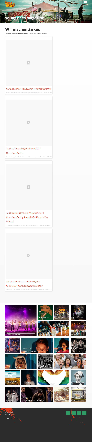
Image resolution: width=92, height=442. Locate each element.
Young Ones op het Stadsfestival (33, 400)
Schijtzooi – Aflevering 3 (59, 350)
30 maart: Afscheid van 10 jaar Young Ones (77, 317)
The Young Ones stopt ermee (76, 334)
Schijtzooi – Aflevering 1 (26, 383)
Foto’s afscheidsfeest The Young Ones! (45, 317)
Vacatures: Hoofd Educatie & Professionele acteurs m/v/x (77, 398)
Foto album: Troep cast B (12, 350)
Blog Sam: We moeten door (64, 367)
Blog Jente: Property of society (78, 383)
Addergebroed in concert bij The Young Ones (11, 383)
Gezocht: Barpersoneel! (47, 334)
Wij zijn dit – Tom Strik (14, 334)
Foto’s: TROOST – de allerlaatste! (61, 317)
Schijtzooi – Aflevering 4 (31, 351)
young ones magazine (24, 17)
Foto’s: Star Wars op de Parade (12, 399)
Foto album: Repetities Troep (44, 367)
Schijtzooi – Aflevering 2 (14, 367)
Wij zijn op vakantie (61, 400)
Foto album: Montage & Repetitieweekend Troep (77, 349)
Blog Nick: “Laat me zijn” (47, 384)
